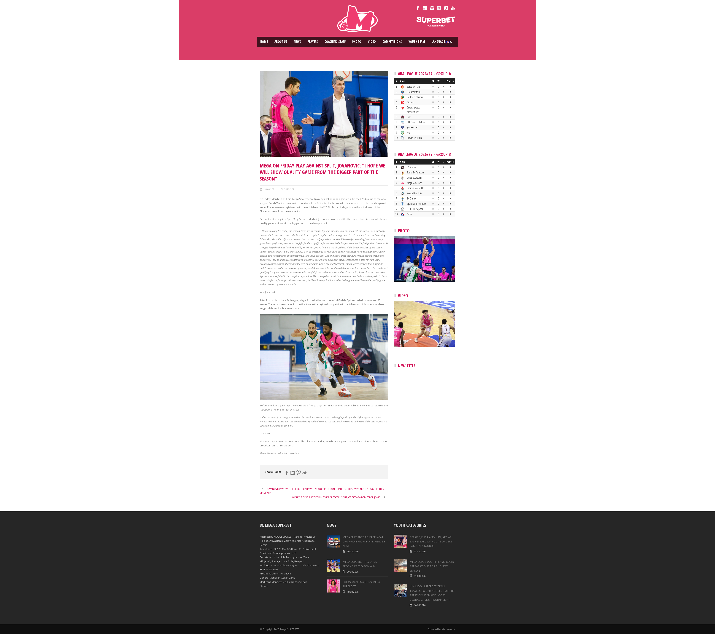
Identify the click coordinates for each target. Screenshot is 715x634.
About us (280, 41)
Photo (356, 41)
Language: (439, 41)
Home (264, 41)
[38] (324, 114)
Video (372, 41)
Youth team (417, 41)
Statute (264, 586)
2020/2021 (289, 189)
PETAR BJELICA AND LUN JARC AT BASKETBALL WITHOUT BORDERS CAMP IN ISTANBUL (431, 541)
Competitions (392, 41)
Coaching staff (335, 41)
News (297, 41)
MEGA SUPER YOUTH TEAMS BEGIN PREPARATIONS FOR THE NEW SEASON (432, 566)
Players (313, 41)
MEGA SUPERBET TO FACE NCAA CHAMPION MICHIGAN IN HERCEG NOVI (364, 541)
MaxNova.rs (448, 629)
